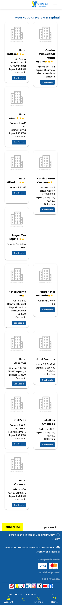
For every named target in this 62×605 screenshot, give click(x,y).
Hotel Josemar (20, 361)
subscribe (13, 527)
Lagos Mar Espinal (17, 237)
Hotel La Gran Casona (46, 180)
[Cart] (23, 600)
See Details (47, 82)
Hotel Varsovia (20, 482)
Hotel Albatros (15, 52)
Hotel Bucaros (45, 359)
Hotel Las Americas (48, 422)
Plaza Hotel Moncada (45, 293)
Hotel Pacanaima (13, 116)
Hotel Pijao (19, 420)
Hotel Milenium (16, 180)
